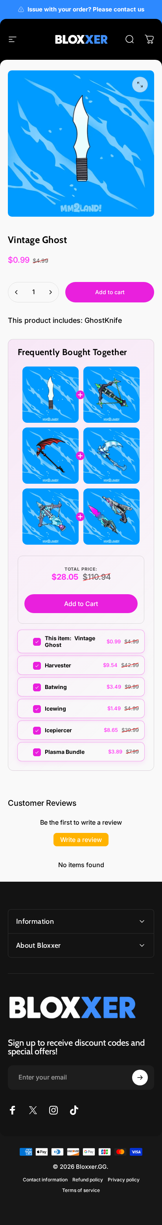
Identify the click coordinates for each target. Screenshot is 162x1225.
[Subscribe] (140, 1077)
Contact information (45, 1180)
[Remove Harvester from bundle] (32, 666)
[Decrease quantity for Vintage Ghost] (16, 292)
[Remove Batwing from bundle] (32, 687)
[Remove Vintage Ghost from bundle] (32, 642)
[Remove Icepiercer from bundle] (32, 731)
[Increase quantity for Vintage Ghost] (50, 292)
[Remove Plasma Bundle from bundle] (32, 752)
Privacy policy (124, 1180)
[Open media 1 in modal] (140, 84)
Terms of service (81, 1190)
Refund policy (87, 1180)
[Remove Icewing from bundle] (32, 709)
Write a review (81, 840)
